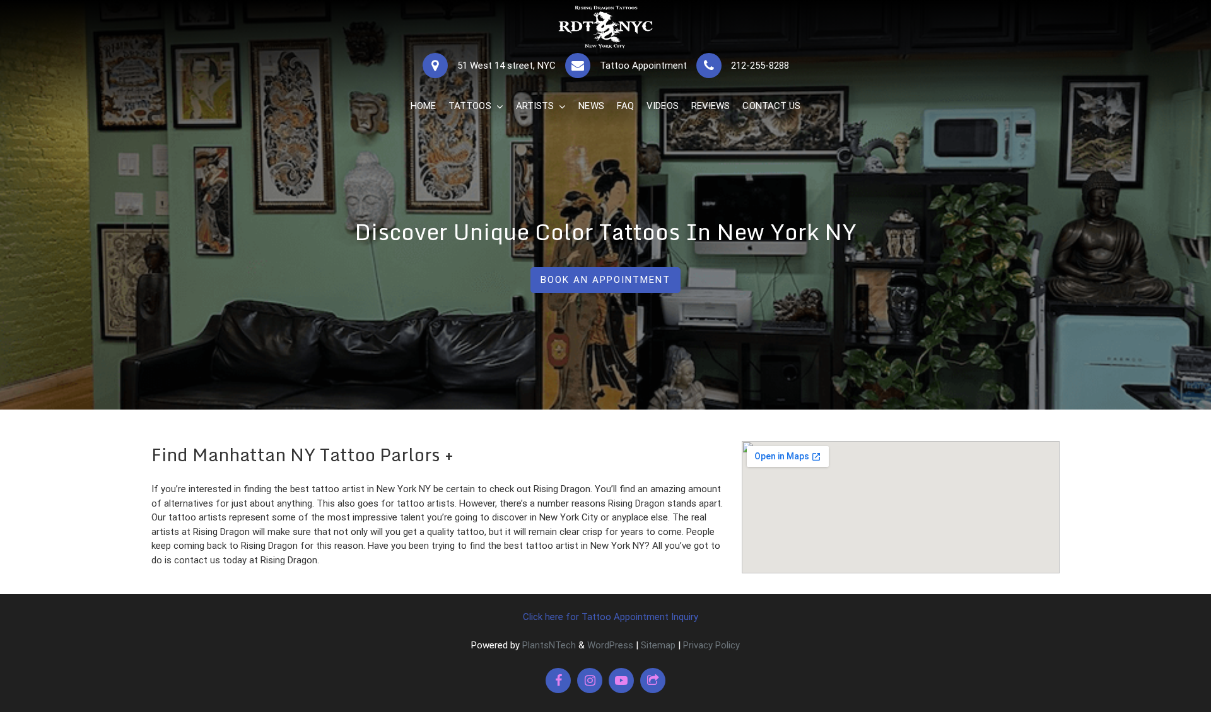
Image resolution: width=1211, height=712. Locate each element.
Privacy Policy (711, 645)
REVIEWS (710, 106)
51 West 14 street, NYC (506, 65)
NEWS (591, 106)
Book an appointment (605, 279)
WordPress (610, 645)
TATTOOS (469, 106)
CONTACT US (771, 106)
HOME (423, 106)
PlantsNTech (548, 645)
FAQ (625, 106)
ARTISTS (535, 106)
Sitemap (658, 645)
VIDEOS (662, 106)
